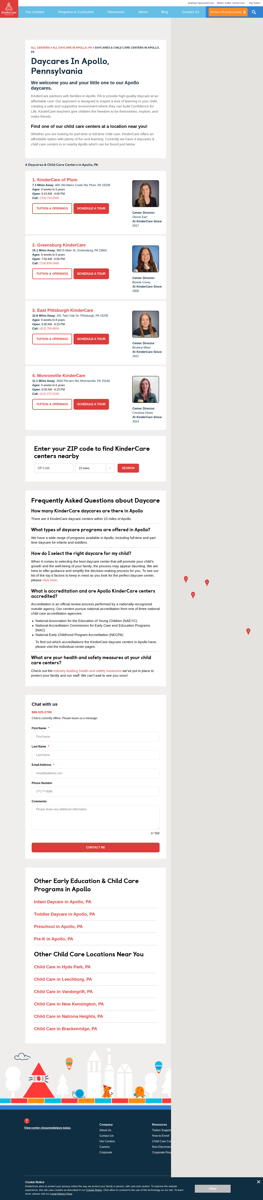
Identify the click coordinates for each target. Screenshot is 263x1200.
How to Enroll (160, 1135)
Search (128, 468)
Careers (104, 1146)
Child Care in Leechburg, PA (63, 979)
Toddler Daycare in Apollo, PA (64, 914)
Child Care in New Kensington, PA (69, 1004)
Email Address (43, 764)
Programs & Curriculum (76, 12)
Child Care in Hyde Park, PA (62, 966)
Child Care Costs (163, 1141)
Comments (39, 801)
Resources (116, 12)
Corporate (105, 1152)
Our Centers (35, 12)
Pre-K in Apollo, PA (53, 938)
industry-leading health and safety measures (87, 671)
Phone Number (42, 783)
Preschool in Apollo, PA (58, 926)
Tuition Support (161, 1130)
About (142, 12)
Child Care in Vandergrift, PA (63, 991)
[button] (207, 583)
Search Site (254, 13)
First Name (40, 728)
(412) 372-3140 (49, 393)
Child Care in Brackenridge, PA (65, 1028)
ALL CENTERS (40, 47)
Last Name (40, 746)
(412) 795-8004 (49, 328)
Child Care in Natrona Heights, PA (68, 1016)
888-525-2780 (42, 712)
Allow (212, 1188)
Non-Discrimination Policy (168, 1146)
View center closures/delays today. (47, 1127)
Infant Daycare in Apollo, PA (62, 901)
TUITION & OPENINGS (52, 208)
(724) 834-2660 (49, 263)
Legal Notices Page (61, 1193)
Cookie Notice (94, 1190)
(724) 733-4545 (49, 198)
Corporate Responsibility (168, 1152)
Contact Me (95, 847)
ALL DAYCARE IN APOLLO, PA (72, 47)
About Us (105, 1130)
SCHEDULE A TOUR (91, 208)
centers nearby (226, 12)
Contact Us (190, 12)
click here (49, 580)
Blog (164, 12)
